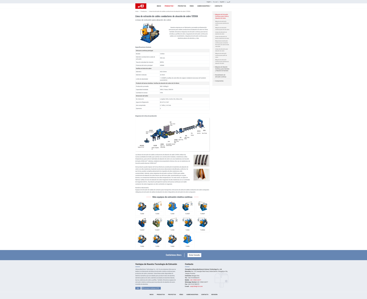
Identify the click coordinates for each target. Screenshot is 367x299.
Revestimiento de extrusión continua (220, 76)
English (209, 1)
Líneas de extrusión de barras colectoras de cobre (222, 37)
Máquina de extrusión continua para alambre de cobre (222, 23)
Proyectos (182, 6)
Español (222, 1)
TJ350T (187, 213)
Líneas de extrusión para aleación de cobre (221, 50)
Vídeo (192, 6)
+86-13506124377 (195, 280)
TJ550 (157, 246)
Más (138, 288)
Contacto (218, 6)
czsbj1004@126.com (196, 286)
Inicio (159, 6)
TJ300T (157, 230)
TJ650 (172, 213)
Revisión (214, 294)
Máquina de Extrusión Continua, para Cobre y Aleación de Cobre (222, 16)
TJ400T (202, 213)
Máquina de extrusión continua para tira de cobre (222, 28)
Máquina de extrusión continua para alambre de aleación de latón (222, 61)
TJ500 (142, 246)
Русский (215, 1)
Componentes (219, 81)
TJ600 (142, 213)
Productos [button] (169, 6)
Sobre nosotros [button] (203, 6)
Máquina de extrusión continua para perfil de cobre (221, 55)
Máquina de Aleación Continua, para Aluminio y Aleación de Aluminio (222, 68)
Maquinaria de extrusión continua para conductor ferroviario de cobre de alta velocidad (222, 43)
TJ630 (157, 213)
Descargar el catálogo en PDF (151, 288)
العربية (228, 1)
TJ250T (142, 230)
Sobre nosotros (192, 294)
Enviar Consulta (194, 255)
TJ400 (187, 230)
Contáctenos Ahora (173, 254)
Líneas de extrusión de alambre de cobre (221, 33)
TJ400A (202, 230)
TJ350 (172, 230)
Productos (144, 11)
